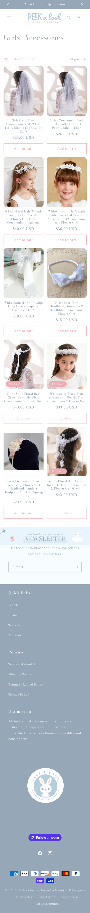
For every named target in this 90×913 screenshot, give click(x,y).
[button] (9, 18)
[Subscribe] (76, 567)
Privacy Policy (18, 694)
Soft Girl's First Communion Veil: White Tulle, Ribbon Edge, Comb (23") (23, 126)
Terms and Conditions (24, 664)
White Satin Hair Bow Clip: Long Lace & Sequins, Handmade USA (23, 306)
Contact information (47, 903)
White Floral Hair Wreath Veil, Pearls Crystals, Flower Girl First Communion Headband (23, 217)
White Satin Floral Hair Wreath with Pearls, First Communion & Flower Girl (66, 397)
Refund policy (77, 890)
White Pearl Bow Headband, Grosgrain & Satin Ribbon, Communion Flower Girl (67, 308)
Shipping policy (70, 897)
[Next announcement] (82, 4)
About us (14, 635)
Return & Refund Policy (25, 684)
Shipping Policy (19, 674)
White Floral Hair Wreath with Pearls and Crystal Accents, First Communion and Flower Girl (66, 217)
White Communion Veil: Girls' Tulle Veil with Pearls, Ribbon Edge (66, 124)
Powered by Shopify (52, 890)
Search (13, 605)
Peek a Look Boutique (27, 890)
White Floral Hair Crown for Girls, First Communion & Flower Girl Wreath (66, 485)
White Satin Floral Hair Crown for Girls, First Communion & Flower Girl (23, 397)
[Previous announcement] (8, 4)
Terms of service (46, 897)
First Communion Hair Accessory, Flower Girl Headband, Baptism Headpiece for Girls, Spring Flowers (23, 489)
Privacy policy (24, 897)
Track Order (17, 625)
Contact (13, 615)
